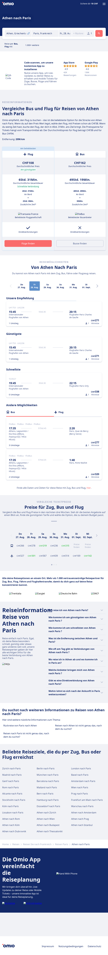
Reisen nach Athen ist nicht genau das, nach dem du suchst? (78, 727)
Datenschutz (94, 946)
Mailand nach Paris (47, 787)
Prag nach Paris (79, 793)
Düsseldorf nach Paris (48, 806)
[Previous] (11, 535)
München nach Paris (47, 774)
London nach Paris (81, 768)
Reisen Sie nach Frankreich (37, 844)
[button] (65, 33)
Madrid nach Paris (12, 774)
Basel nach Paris (79, 774)
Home (5, 844)
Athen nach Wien (46, 818)
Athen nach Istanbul (82, 825)
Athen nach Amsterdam (83, 812)
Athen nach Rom (11, 818)
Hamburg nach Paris (48, 799)
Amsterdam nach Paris (83, 781)
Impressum (48, 946)
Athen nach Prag (80, 818)
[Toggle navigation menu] (104, 4)
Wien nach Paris (79, 787)
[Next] (97, 286)
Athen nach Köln (11, 825)
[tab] (30, 412)
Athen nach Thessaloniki (50, 831)
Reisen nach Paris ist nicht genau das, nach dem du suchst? (26, 735)
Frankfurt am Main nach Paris (87, 799)
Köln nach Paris (10, 806)
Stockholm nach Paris (13, 799)
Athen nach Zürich (46, 812)
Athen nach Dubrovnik (14, 831)
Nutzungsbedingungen (70, 946)
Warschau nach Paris (82, 806)
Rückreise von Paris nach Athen (20, 725)
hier (89, 487)
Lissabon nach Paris (12, 812)
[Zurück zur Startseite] (8, 4)
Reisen (15, 844)
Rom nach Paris (10, 787)
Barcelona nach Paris (48, 781)
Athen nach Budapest (48, 825)
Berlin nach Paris (46, 768)
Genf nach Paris (10, 781)
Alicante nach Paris (12, 793)
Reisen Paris (61, 844)
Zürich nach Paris (11, 768)
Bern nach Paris (45, 793)
